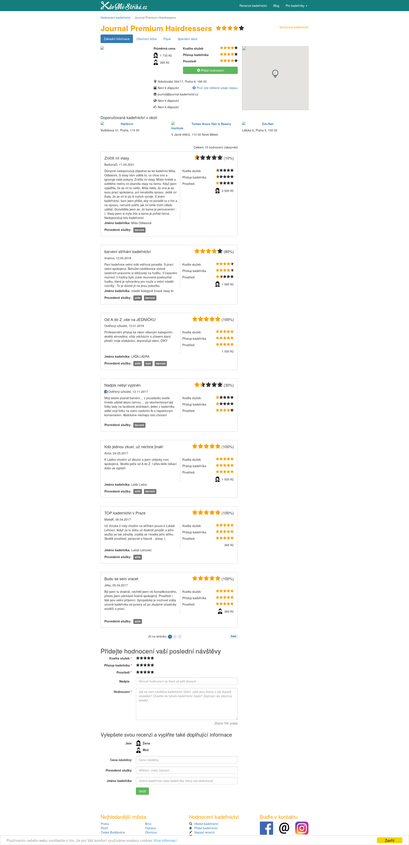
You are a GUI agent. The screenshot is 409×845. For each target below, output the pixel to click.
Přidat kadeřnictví (206, 828)
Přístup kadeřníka (118, 665)
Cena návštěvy (121, 760)
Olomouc (151, 832)
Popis (167, 39)
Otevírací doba (147, 39)
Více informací (165, 840)
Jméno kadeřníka (119, 781)
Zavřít (389, 840)
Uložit (142, 791)
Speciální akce (187, 39)
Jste (128, 743)
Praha (105, 824)
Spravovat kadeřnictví (293, 27)
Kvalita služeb (120, 658)
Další (233, 636)
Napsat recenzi (204, 832)
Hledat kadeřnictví (206, 824)
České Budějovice (113, 832)
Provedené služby (119, 770)
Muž (146, 750)
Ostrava (150, 828)
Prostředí (124, 672)
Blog (276, 5)
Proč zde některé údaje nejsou (217, 88)
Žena (146, 743)
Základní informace (117, 39)
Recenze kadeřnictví (253, 5)
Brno (148, 824)
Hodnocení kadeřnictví (116, 17)
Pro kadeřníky (295, 5)
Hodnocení (123, 692)
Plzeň (104, 828)
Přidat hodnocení (212, 70)
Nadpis (124, 681)
